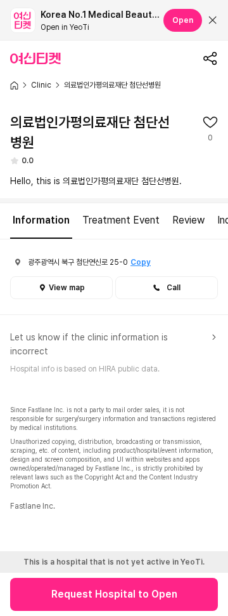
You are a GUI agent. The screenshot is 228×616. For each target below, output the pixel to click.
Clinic (41, 85)
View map (67, 287)
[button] (166, 287)
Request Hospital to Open (114, 594)
